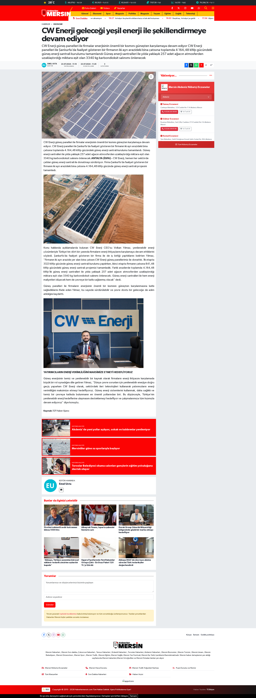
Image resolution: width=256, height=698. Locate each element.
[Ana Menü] (211, 8)
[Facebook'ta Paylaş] (186, 65)
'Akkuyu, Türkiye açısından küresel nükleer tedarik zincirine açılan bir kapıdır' (61, 562)
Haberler (46, 24)
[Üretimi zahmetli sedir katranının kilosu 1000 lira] (61, 515)
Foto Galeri (90, 8)
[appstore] (128, 681)
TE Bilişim (210, 690)
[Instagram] (53, 635)
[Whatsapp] (63, 635)
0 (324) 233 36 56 (170, 112)
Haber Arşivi (138, 674)
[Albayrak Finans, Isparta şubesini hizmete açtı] (98, 515)
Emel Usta (65, 484)
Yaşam (157, 14)
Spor (108, 14)
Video (107, 8)
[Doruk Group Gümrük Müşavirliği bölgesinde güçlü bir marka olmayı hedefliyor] (136, 515)
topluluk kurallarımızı (68, 614)
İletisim (196, 635)
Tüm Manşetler (51, 674)
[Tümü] (210, 75)
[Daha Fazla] (201, 65)
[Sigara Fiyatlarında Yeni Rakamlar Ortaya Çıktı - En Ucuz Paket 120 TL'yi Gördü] (98, 548)
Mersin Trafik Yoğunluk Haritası (145, 668)
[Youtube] (58, 635)
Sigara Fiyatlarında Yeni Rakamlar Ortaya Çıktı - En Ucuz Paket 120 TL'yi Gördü (98, 562)
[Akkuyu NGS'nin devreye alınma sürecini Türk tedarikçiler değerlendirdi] (136, 548)
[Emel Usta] (50, 485)
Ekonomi (97, 14)
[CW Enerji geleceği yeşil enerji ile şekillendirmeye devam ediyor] (99, 105)
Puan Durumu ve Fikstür (186, 668)
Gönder (50, 605)
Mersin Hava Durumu (98, 668)
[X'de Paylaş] (191, 65)
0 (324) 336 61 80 (170, 129)
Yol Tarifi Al (186, 112)
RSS (47, 690)
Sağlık (178, 14)
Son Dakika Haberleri (97, 674)
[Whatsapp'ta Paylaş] (196, 65)
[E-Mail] (61, 490)
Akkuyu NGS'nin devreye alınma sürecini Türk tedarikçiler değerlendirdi (135, 562)
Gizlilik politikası (207, 635)
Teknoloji (190, 14)
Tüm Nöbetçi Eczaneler (187, 144)
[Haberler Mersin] (56, 13)
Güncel (84, 14)
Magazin (119, 14)
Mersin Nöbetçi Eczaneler (56, 668)
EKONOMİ (57, 24)
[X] (49, 635)
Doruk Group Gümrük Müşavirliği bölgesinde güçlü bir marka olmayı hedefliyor (136, 529)
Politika (132, 14)
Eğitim (168, 14)
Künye (189, 635)
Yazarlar (121, 8)
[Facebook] (44, 635)
